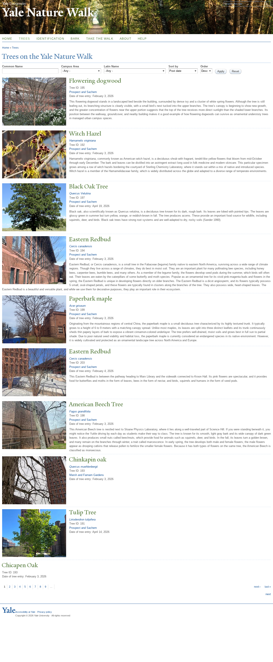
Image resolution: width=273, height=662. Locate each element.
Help (142, 38)
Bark (75, 38)
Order (204, 66)
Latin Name (111, 66)
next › (257, 586)
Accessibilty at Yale (25, 612)
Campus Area (70, 66)
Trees (24, 38)
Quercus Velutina (80, 193)
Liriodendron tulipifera (82, 519)
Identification (50, 38)
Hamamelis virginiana (82, 140)
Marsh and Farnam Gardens (86, 475)
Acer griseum (77, 305)
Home (5, 47)
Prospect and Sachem (83, 92)
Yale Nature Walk (48, 12)
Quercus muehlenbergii (83, 466)
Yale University (14, 3)
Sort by (173, 66)
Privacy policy (44, 612)
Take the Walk (99, 38)
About (125, 38)
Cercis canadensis (80, 246)
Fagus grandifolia (79, 411)
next (268, 594)
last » (268, 586)
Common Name (12, 66)
